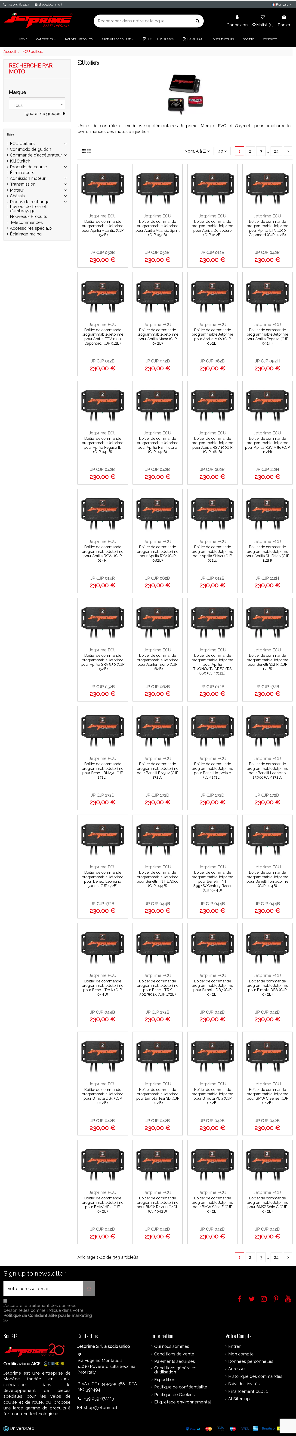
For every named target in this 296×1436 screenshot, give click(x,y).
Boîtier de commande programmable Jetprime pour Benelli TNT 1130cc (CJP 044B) (157, 879)
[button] (46, 39)
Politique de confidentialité (180, 1387)
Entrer (234, 1346)
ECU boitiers (22, 143)
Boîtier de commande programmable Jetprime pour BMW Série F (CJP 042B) (212, 1205)
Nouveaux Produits (28, 216)
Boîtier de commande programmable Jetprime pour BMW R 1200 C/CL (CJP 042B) (157, 1205)
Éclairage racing (26, 234)
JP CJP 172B (267, 686)
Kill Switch (20, 161)
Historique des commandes (255, 1376)
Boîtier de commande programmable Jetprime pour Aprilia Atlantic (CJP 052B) (102, 228)
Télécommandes (26, 222)
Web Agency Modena (56, 1428)
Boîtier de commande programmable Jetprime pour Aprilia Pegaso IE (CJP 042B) (102, 445)
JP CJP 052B (103, 252)
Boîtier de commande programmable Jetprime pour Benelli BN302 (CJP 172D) (157, 771)
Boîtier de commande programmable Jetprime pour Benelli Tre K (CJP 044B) (102, 988)
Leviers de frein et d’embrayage (28, 209)
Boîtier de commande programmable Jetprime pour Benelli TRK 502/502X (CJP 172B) (157, 988)
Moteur (17, 190)
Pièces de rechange (29, 202)
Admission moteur (28, 178)
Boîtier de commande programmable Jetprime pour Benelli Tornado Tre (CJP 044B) (267, 879)
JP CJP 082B (212, 360)
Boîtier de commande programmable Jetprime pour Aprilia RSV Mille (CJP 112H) (267, 445)
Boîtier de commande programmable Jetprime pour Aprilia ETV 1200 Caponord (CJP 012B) (102, 337)
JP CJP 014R (103, 578)
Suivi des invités (244, 1384)
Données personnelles (250, 1361)
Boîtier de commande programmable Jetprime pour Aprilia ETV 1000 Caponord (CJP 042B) (267, 228)
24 (276, 151)
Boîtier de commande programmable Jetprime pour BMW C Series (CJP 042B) (267, 1096)
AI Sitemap (239, 1399)
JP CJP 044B (157, 903)
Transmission (23, 184)
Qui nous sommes (171, 1346)
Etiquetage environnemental (182, 1402)
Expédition (164, 1380)
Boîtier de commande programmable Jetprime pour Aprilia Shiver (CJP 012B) (212, 554)
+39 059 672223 (18, 4)
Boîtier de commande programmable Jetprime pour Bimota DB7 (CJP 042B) (212, 988)
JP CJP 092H (267, 360)
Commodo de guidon (30, 149)
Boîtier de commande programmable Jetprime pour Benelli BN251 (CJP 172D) (102, 771)
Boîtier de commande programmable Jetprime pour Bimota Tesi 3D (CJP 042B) (157, 1096)
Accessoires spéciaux (31, 228)
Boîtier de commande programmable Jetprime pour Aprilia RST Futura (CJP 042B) (157, 445)
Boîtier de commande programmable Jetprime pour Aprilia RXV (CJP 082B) (157, 554)
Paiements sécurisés (174, 1361)
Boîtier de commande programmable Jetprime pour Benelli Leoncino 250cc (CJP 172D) (267, 771)
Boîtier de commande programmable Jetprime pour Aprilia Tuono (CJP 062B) (157, 662)
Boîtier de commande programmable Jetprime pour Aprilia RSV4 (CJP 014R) (102, 554)
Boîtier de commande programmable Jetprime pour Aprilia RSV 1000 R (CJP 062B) (212, 445)
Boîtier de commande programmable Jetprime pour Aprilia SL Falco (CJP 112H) (267, 554)
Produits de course (28, 167)
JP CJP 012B (212, 252)
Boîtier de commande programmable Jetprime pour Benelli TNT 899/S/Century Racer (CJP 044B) (212, 881)
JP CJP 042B (267, 252)
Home (10, 134)
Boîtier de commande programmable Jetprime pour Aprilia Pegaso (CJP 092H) (267, 337)
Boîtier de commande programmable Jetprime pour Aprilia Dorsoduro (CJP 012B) (212, 228)
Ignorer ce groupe (43, 113)
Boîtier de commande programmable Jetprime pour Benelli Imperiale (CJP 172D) (212, 771)
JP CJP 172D (102, 795)
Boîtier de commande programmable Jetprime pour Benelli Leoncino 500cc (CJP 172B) (102, 879)
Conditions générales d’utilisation (175, 1370)
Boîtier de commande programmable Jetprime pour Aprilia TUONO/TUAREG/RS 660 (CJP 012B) (212, 664)
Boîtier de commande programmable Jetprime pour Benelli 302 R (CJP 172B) (267, 662)
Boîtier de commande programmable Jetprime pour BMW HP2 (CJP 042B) (102, 1205)
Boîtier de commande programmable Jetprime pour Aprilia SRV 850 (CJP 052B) (102, 662)
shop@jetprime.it (50, 4)
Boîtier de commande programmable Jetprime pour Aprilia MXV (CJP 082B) (212, 337)
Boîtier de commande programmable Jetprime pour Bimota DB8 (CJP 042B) (267, 988)
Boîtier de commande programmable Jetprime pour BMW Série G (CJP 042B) (267, 1205)
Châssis (17, 196)
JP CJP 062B (212, 469)
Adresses (237, 1369)
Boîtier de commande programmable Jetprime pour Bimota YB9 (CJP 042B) (212, 1096)
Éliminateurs (22, 173)
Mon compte (241, 1354)
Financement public (248, 1391)
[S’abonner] (89, 1288)
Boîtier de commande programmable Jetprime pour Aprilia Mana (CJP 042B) (157, 337)
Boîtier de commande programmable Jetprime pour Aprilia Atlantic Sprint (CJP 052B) (158, 228)
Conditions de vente (174, 1354)
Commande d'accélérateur (36, 155)
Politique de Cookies (174, 1395)
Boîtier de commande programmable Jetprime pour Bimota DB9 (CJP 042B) (102, 1096)
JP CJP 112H (267, 469)
